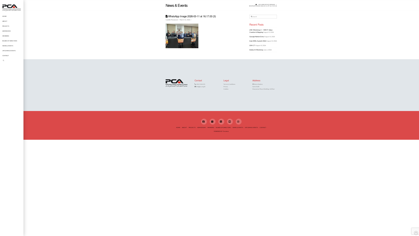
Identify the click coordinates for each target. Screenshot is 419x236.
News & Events (238, 127)
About (184, 127)
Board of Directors (223, 127)
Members (211, 127)
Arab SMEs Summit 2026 (257, 41)
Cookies (225, 89)
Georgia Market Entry (256, 36)
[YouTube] (230, 122)
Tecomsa (226, 131)
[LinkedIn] (221, 122)
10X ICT (252, 45)
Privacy (225, 86)
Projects (192, 127)
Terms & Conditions (229, 84)
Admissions (201, 127)
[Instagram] (239, 122)
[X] (213, 122)
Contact (263, 127)
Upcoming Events (251, 127)
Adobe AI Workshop (256, 50)
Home (178, 127)
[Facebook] (204, 122)
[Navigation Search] (11, 60)
